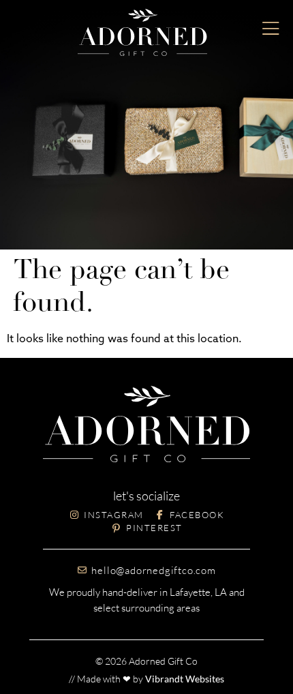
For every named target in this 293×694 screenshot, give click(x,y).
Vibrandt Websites (184, 678)
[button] (271, 29)
